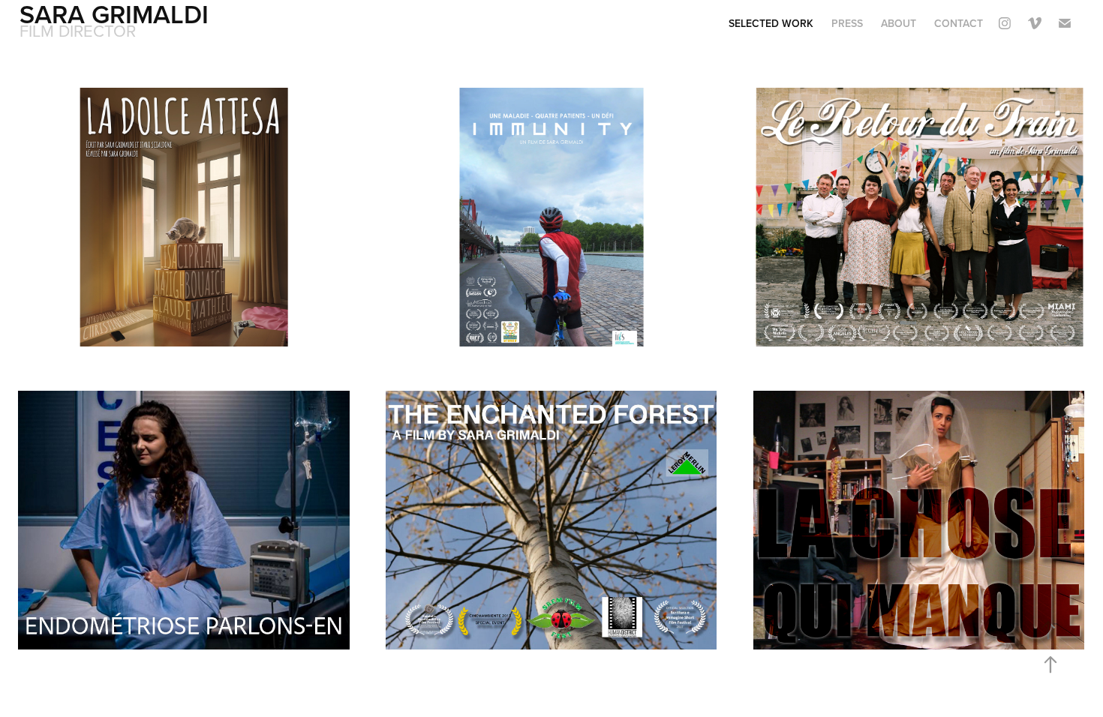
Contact (958, 23)
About (898, 23)
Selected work (771, 23)
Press (847, 23)
